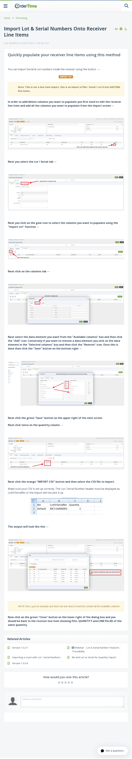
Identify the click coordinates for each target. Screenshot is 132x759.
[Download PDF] (125, 29)
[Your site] (26, 6)
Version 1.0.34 (20, 663)
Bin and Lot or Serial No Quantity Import (94, 657)
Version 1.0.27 (20, 647)
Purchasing (21, 17)
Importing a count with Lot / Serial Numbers (36, 657)
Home (7, 17)
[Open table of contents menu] (5, 5)
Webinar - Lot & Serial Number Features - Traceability (96, 649)
